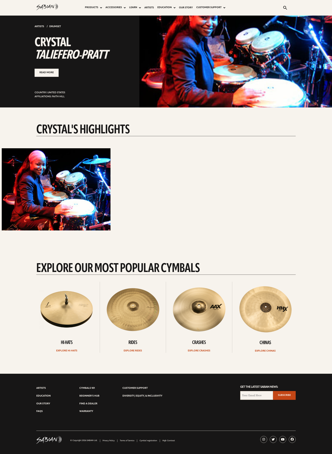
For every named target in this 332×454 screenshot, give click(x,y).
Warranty (86, 411)
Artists (149, 7)
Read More (46, 72)
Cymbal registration (148, 441)
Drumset (55, 26)
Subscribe (284, 395)
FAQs (39, 411)
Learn (133, 7)
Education (164, 7)
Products (91, 7)
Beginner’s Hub (89, 396)
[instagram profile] (263, 439)
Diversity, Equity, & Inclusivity (142, 396)
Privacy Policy (109, 441)
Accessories (113, 7)
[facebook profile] (292, 439)
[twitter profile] (273, 439)
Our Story (186, 7)
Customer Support (209, 7)
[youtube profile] (282, 439)
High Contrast (168, 441)
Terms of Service (127, 441)
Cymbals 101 (87, 388)
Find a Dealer (88, 403)
